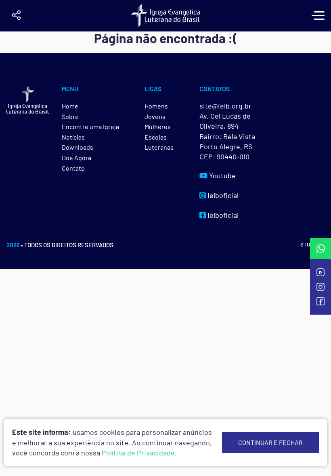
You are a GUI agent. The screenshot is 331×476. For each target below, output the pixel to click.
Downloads (77, 147)
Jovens (155, 116)
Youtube (221, 175)
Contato (73, 168)
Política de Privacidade (138, 452)
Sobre (70, 116)
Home (70, 106)
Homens (156, 106)
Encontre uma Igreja (90, 126)
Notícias (73, 137)
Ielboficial (222, 195)
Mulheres (158, 126)
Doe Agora (76, 157)
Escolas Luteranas (159, 142)
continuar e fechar (270, 442)
